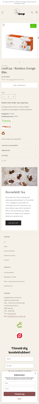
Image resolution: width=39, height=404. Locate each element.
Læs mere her (13, 223)
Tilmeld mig (19, 394)
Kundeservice (8, 286)
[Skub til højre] (24, 62)
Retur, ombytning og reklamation (14, 281)
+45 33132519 (11, 314)
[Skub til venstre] (15, 62)
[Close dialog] (35, 373)
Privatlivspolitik (9, 272)
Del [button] (5, 161)
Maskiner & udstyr (9, 255)
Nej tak (20, 399)
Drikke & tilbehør (9, 251)
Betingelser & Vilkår (10, 277)
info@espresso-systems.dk (17, 316)
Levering (11, 79)
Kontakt (6, 260)
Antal (3, 92)
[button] (2, 12)
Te (4, 242)
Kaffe (5, 246)
